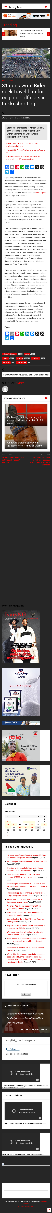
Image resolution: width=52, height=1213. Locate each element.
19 (20, 827)
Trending (9, 25)
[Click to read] (26, 437)
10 (8, 824)
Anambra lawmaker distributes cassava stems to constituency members (40, 461)
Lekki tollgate (40, 193)
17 (8, 827)
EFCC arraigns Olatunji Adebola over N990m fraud (27, 861)
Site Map (21, 1207)
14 (32, 824)
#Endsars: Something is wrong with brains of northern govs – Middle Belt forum (24, 420)
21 (32, 827)
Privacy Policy (29, 1207)
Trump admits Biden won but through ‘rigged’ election (13, 460)
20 (26, 827)
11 (14, 824)
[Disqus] (26, 499)
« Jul (6, 835)
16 (44, 824)
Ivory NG (15, 7)
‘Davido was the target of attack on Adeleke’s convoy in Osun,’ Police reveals (32, 33)
